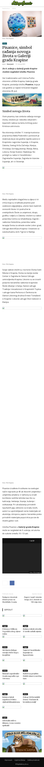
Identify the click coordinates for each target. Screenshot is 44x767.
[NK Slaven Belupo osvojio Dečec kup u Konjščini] (11, 641)
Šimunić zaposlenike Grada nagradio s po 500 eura (10, 676)
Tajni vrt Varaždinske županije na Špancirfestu (31, 652)
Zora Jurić (10, 64)
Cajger (5, 626)
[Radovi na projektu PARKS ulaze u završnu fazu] (32, 665)
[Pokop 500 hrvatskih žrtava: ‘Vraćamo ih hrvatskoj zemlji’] (32, 688)
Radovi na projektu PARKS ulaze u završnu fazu (32, 676)
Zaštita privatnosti (33, 760)
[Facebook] (12, 583)
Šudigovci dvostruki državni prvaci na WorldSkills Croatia (9, 599)
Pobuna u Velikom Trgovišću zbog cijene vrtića (11, 631)
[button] (4, 3)
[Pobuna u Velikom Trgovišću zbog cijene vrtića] (11, 620)
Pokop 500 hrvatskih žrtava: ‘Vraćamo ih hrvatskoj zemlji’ (31, 699)
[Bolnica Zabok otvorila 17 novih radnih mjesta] (32, 620)
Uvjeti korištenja (19, 760)
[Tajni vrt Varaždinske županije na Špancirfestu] (32, 641)
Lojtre (4, 717)
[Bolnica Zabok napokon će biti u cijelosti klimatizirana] (11, 688)
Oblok (5, 647)
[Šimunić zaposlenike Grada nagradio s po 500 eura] (11, 665)
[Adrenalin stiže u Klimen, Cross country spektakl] (11, 712)
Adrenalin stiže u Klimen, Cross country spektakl (11, 723)
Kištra (14, 8)
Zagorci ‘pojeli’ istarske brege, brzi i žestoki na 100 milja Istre (33, 599)
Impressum (8, 760)
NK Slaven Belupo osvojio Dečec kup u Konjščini (10, 652)
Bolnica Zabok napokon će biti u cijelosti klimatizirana (11, 699)
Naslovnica (6, 8)
